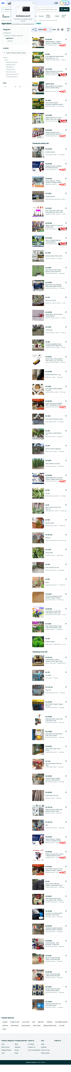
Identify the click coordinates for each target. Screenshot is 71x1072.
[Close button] (33, 3)
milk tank (5, 1025)
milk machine (14, 1025)
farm (33, 1022)
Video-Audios (48, 16)
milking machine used (49, 1025)
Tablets (57, 16)
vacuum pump (26, 1025)
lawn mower (36, 1025)
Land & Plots (64, 16)
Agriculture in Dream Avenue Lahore (48, 20)
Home (2, 20)
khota (4, 1029)
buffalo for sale (14, 1022)
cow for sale (25, 1022)
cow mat (61, 1025)
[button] (41, 29)
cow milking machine (61, 1022)
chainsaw (49, 1022)
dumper (5, 1022)
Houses (41, 16)
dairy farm (41, 1022)
